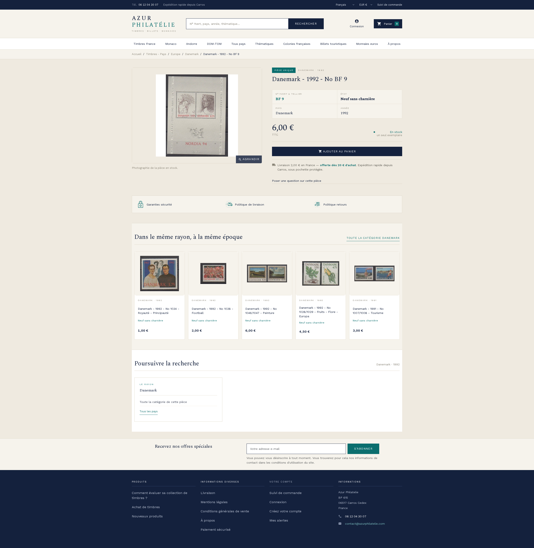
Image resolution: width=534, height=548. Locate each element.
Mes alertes (279, 520)
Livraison (208, 493)
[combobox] (237, 24)
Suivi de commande (389, 4)
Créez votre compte (285, 511)
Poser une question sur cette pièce (296, 180)
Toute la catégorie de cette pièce (163, 402)
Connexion (278, 502)
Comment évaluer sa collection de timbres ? (159, 495)
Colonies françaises (296, 43)
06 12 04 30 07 (148, 4)
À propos (394, 43)
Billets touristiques (333, 43)
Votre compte (281, 481)
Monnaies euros (367, 43)
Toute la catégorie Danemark (373, 238)
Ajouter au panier (337, 151)
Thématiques (264, 43)
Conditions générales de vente (225, 511)
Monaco (170, 43)
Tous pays (238, 43)
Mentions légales (214, 502)
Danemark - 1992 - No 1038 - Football (212, 311)
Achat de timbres (146, 507)
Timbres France (144, 43)
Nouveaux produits (147, 516)
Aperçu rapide (178, 267)
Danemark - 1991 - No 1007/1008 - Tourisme (368, 311)
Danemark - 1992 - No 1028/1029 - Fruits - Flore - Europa (318, 312)
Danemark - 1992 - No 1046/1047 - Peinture (261, 311)
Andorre (191, 43)
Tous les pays (149, 411)
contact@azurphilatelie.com (365, 523)
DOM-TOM (214, 43)
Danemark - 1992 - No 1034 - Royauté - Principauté (158, 311)
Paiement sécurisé (215, 530)
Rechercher (306, 23)
